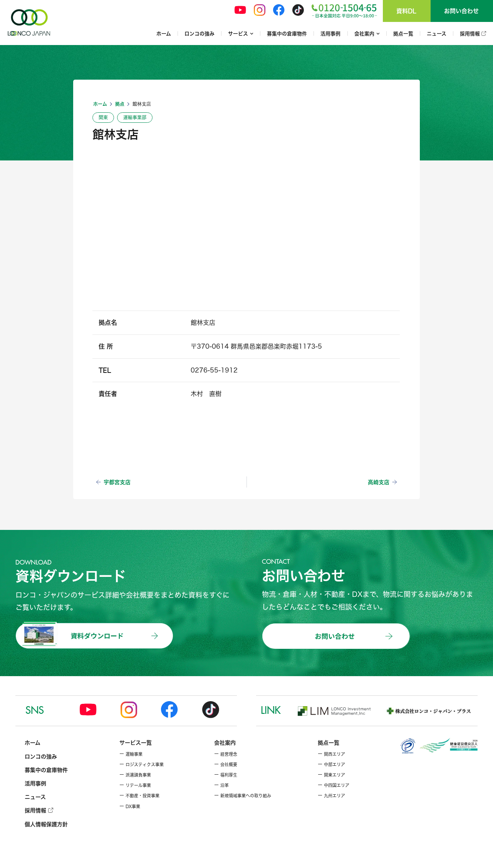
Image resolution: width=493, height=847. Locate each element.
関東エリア (331, 775)
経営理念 (225, 754)
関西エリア (331, 754)
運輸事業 (131, 754)
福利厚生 (225, 775)
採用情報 (470, 33)
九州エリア (331, 796)
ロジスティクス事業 (141, 764)
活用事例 (330, 33)
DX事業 (129, 806)
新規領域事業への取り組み (242, 796)
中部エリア (331, 764)
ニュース (436, 33)
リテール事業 (135, 785)
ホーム (163, 33)
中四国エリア (333, 785)
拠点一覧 (403, 33)
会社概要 (225, 764)
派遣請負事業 (135, 775)
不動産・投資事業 (139, 796)
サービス (238, 33)
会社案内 (364, 33)
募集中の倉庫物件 (287, 33)
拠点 (119, 104)
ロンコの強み (199, 33)
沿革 (221, 785)
